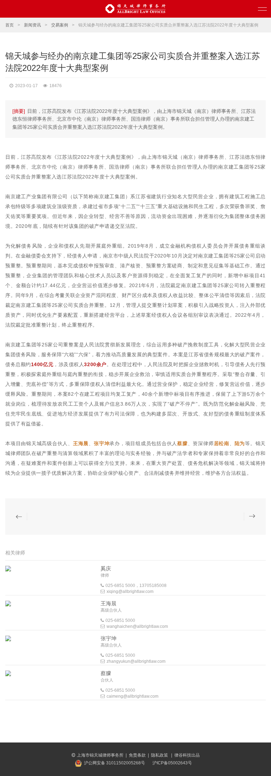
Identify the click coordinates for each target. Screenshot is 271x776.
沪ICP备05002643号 (172, 762)
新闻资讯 (32, 25)
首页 (9, 25)
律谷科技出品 (187, 755)
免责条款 (137, 755)
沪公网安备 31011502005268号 (114, 762)
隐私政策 (160, 755)
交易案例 (59, 25)
